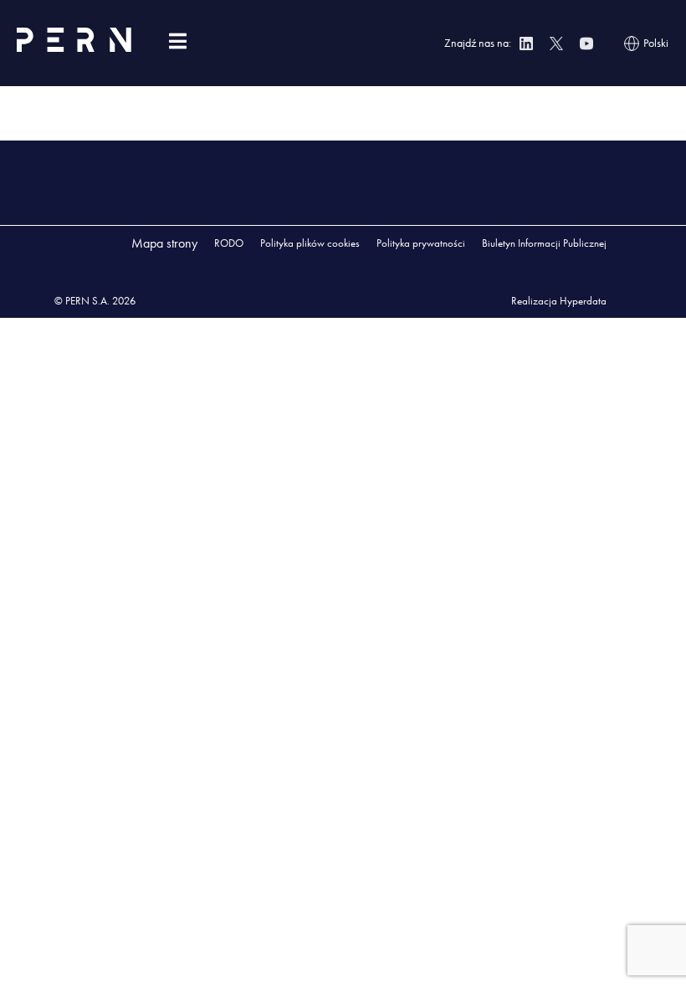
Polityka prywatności (420, 243)
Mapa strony (164, 243)
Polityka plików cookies (310, 243)
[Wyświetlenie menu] (177, 41)
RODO (228, 243)
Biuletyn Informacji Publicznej (544, 243)
